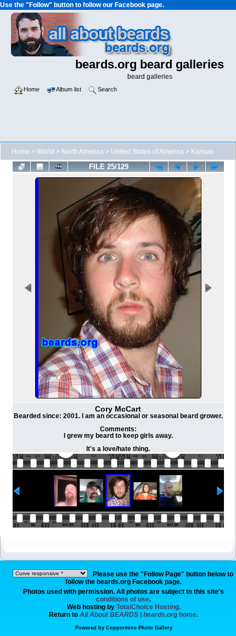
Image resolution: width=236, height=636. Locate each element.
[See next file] (196, 166)
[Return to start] (159, 166)
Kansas (202, 151)
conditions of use (122, 599)
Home (21, 151)
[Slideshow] (58, 166)
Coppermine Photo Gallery (139, 628)
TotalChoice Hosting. (148, 607)
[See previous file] (177, 166)
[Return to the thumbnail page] (22, 166)
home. (139, 614)
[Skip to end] (215, 166)
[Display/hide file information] (40, 166)
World (45, 151)
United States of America (147, 151)
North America (82, 151)
